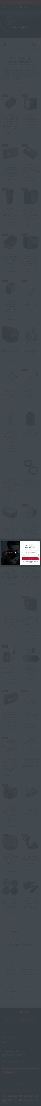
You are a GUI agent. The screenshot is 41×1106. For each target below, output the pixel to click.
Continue (30, 558)
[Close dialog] (39, 542)
